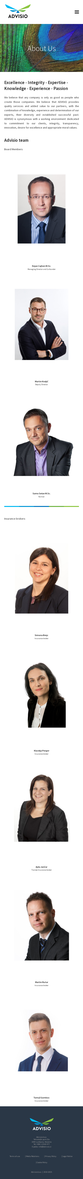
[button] (77, 12)
